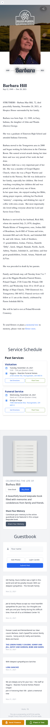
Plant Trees (35, 380)
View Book (12, 489)
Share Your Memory (16, 524)
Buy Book (25, 489)
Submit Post (25, 565)
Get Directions (15, 380)
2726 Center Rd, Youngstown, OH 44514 (26, 375)
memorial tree (32, 324)
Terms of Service (31, 716)
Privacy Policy (18, 716)
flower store (30, 328)
